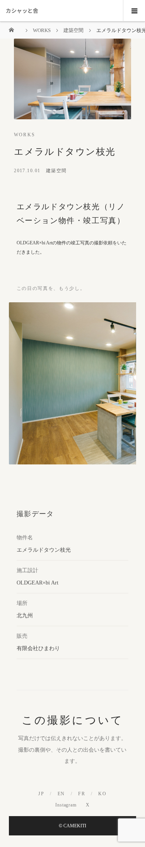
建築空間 (56, 170)
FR (81, 793)
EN (61, 793)
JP (41, 793)
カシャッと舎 (22, 10)
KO (102, 793)
